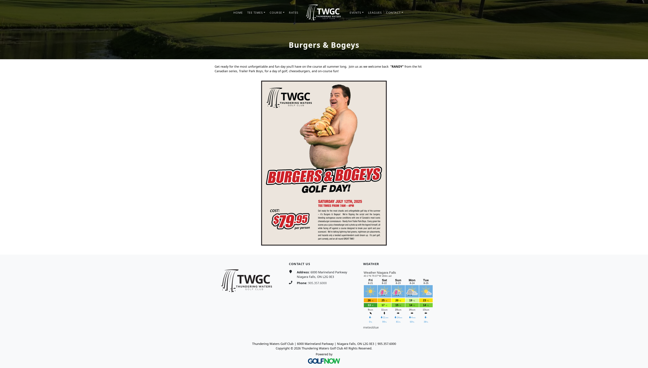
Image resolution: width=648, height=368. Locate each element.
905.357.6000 (317, 283)
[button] (256, 12)
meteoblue (371, 327)
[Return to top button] (641, 248)
